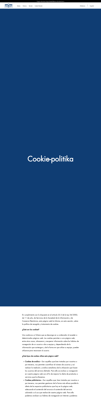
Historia (25, 5)
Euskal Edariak (38, 5)
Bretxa (18, 5)
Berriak (30, 5)
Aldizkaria (82, 5)
